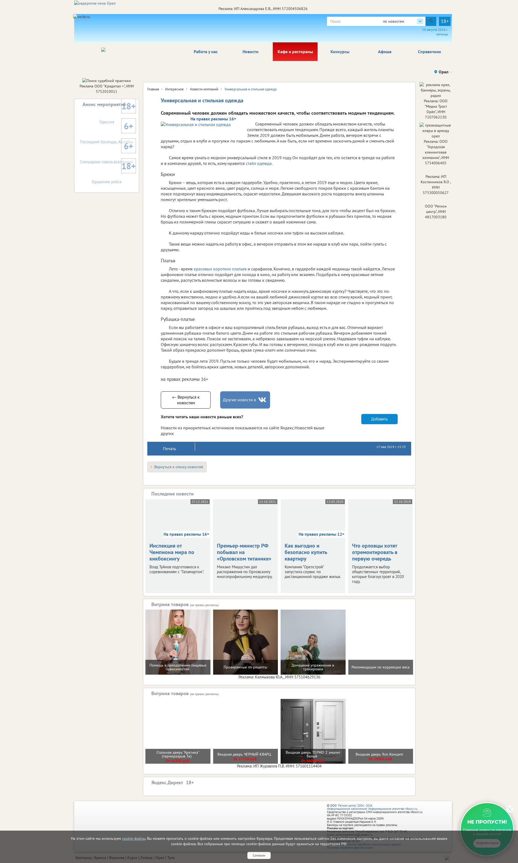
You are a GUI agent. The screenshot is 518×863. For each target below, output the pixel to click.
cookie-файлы (133, 838)
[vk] (262, 399)
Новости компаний (204, 89)
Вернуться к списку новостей (178, 466)
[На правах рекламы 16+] (201, 124)
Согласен (259, 855)
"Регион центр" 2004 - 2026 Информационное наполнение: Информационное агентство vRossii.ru (372, 807)
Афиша (384, 51)
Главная (153, 89)
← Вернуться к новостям (186, 399)
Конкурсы (339, 51)
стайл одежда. (259, 163)
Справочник (429, 51)
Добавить (379, 419)
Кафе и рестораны (295, 51)
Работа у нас (206, 51)
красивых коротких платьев (220, 268)
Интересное (174, 89)
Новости (250, 51)
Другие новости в (239, 399)
